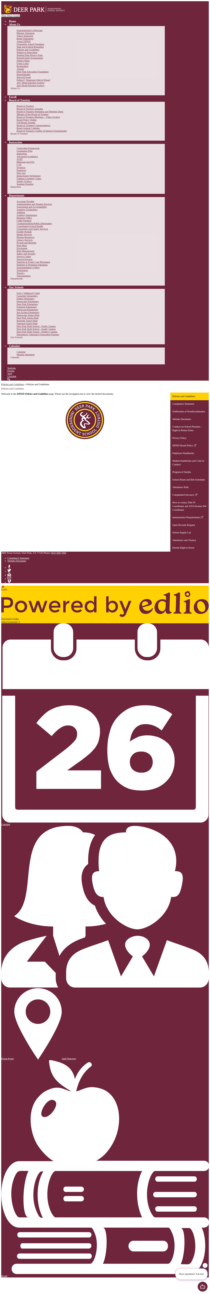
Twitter (9, 570)
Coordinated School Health (30, 226)
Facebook (9, 566)
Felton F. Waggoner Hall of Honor (33, 80)
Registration (22, 66)
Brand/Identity (24, 74)
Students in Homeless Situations (32, 265)
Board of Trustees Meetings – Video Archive (38, 117)
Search (8, 379)
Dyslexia (21, 167)
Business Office (24, 218)
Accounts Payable (25, 201)
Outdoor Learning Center (29, 178)
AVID (20, 159)
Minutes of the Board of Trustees (32, 114)
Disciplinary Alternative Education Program (38, 334)
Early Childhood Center (28, 293)
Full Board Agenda (26, 122)
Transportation (24, 276)
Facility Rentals (24, 231)
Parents (10, 371)
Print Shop (22, 245)
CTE (19, 164)
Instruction (22, 153)
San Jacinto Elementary (28, 312)
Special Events (24, 77)
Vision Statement (25, 36)
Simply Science (24, 181)
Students (11, 368)
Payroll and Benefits (26, 242)
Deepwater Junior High (28, 315)
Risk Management (25, 251)
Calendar (21, 352)
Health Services (24, 234)
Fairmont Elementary (27, 307)
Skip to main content (11, 2)
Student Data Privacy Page (30, 55)
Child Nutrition (24, 220)
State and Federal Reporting (30, 47)
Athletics (21, 212)
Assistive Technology (27, 209)
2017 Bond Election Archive (30, 83)
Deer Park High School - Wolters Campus (37, 332)
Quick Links (23, 63)
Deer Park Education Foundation (33, 71)
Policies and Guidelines (28, 49)
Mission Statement (25, 33)
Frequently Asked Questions (30, 44)
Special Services (24, 259)
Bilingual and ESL (26, 162)
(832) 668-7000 (58, 553)
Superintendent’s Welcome (29, 30)
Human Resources (25, 237)
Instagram (9, 578)
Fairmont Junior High (27, 323)
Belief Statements (25, 38)
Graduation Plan (24, 151)
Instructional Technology (29, 176)
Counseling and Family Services (32, 229)
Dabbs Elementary (26, 298)
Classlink (11, 376)
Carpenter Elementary (27, 296)
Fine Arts (21, 173)
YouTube (9, 574)
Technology (22, 270)
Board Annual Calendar (28, 128)
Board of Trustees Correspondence (33, 125)
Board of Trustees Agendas (30, 109)
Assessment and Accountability (32, 207)
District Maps (23, 60)
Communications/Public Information (34, 223)
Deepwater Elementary (28, 301)
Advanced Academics (27, 156)
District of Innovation (27, 52)
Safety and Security (26, 254)
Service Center (24, 256)
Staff (9, 373)
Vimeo (9, 581)
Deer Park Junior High (28, 318)
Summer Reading (25, 184)
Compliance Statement (18, 558)
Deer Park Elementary (27, 304)
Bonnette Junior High (27, 320)
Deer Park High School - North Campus (36, 326)
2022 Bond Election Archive (30, 85)
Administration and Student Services (34, 204)
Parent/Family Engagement (30, 58)
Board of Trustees (25, 106)
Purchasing (22, 248)
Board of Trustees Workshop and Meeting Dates (40, 111)
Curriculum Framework (28, 148)
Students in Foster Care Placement (33, 262)
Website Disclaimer (16, 561)
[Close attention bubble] (205, 1266)
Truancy (21, 273)
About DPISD (24, 41)
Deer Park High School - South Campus (36, 329)
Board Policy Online (27, 120)
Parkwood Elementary (27, 309)
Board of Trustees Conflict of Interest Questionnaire (42, 131)
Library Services (25, 240)
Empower (21, 170)
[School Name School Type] (35, 9)
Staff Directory (69, 1058)
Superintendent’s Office (28, 267)
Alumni (20, 69)
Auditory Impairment (27, 215)
